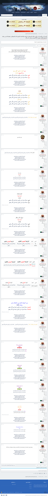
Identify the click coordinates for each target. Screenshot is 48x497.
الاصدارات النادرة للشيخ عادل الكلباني (19, 108)
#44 (1, 114)
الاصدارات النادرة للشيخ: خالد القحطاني (19, 109)
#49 (1, 214)
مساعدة (7, 492)
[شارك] (3, 47)
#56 (1, 362)
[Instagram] (4, 495)
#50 (1, 238)
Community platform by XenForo (39, 495)
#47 (1, 170)
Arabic (45, 492)
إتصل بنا (21, 492)
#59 (1, 424)
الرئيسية (30, 484)
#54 (1, 321)
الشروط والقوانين (17, 492)
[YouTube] (1, 495)
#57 (1, 383)
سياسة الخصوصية (11, 492)
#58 (1, 403)
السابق (45, 45)
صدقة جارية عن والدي (11, 285)
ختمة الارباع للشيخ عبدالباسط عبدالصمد (19, 111)
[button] (37, 15)
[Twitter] (3, 495)
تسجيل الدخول (14, 484)
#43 (1, 88)
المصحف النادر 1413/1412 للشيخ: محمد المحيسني (19, 110)
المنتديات (30, 486)
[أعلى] (2, 492)
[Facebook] (6, 495)
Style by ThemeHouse (28, 495)
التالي (37, 45)
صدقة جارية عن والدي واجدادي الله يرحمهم (18, 77)
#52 (1, 279)
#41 (1, 47)
